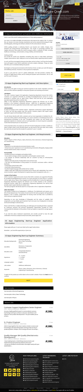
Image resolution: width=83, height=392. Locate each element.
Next (28, 280)
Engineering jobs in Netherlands (32, 366)
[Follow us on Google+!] (18, 370)
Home (14, 4)
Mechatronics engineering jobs (32, 378)
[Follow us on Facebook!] (5, 370)
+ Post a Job (67, 75)
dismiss (54, 390)
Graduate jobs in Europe (30, 372)
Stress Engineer (63, 127)
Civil (62, 131)
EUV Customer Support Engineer (52, 362)
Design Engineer (63, 125)
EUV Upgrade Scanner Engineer (52, 378)
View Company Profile (67, 48)
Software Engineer (68, 117)
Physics (62, 117)
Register (71, 4)
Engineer (73, 119)
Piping (73, 121)
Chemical (66, 122)
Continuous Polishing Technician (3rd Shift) (52, 368)
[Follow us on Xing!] (14, 374)
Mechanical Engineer (63, 119)
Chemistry (78, 122)
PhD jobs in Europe (29, 368)
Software (74, 117)
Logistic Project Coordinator (51, 366)
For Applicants (61, 84)
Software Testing (61, 124)
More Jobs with (67, 52)
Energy (74, 129)
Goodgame (71, 122)
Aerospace (75, 124)
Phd (72, 124)
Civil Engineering (59, 129)
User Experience (62, 122)
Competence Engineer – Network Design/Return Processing (52, 374)
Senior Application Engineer (51, 376)
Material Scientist (48, 364)
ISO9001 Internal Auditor (50, 370)
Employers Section (53, 4)
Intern (78, 117)
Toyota (75, 122)
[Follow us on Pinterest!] (10, 374)
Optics (57, 124)
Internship (78, 127)
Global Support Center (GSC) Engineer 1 (52, 360)
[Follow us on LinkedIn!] (14, 370)
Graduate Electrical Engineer (67, 129)
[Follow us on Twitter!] (10, 370)
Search (15, 20)
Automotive (77, 119)
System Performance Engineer (51, 382)
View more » (76, 135)
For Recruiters (61, 86)
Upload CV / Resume (29, 370)
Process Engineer (72, 125)
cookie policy (34, 390)
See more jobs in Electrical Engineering (14, 291)
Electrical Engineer (70, 127)
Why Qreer (29, 4)
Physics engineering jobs (30, 362)
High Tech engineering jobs (31, 380)
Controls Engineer (48, 372)
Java (76, 129)
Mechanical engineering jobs (31, 359)
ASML (64, 359)
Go (77, 89)
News (35, 4)
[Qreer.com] (6, 3)
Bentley (75, 121)
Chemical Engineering (63, 121)
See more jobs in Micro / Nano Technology (14, 294)
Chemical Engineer (67, 131)
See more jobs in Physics (10, 297)
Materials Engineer (67, 124)
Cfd (69, 122)
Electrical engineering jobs (31, 361)
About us (20, 4)
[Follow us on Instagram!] (18, 374)
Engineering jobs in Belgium (31, 374)
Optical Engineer (48, 380)
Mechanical (58, 127)
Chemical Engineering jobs (31, 376)
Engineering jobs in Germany (31, 364)
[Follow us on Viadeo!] (5, 374)
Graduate (57, 121)
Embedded (58, 117)
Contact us (42, 4)
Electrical (69, 121)
